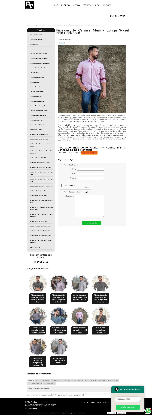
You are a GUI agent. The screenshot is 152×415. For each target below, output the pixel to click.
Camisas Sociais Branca (37, 91)
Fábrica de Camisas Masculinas (39, 139)
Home (55, 5)
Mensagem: (70, 196)
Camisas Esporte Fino (36, 39)
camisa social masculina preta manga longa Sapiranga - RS (37, 361)
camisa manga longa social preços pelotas (58, 360)
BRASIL (38, 380)
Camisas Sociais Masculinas (38, 115)
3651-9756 (120, 15)
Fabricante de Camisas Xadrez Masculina (41, 241)
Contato (107, 5)
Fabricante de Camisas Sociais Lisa (40, 231)
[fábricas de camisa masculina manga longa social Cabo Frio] (38, 283)
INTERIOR (80, 380)
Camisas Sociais (34, 82)
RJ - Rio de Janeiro (112, 380)
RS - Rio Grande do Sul (35, 383)
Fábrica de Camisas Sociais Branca (40, 162)
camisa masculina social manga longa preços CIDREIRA (80, 297)
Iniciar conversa (127, 407)
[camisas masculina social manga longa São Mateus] (59, 316)
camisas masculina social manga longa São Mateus (59, 330)
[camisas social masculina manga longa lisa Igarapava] (38, 316)
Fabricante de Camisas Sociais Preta (40, 235)
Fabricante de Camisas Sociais (38, 221)
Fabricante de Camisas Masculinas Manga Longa (41, 208)
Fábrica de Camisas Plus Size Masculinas (41, 152)
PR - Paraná (101, 380)
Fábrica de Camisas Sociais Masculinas (41, 186)
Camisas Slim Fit (34, 72)
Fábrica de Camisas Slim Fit (38, 158)
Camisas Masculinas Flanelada (38, 58)
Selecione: (31, 380)
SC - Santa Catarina (49, 383)
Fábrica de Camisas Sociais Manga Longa (41, 180)
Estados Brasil (56, 380)
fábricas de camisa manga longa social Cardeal (80, 330)
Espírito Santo (46, 380)
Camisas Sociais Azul (36, 87)
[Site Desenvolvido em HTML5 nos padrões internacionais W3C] (111, 413)
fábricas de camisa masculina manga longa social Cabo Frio (37, 298)
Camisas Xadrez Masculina (37, 125)
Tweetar (62, 43)
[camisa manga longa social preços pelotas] (59, 347)
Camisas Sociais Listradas (37, 101)
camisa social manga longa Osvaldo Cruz (100, 330)
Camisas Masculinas (35, 49)
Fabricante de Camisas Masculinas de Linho (41, 201)
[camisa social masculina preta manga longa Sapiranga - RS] (38, 347)
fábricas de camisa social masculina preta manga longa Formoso (101, 298)
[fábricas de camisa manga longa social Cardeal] (80, 316)
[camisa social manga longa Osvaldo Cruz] (101, 316)
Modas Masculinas (35, 247)
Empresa (65, 5)
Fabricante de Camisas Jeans (38, 195)
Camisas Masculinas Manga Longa (40, 63)
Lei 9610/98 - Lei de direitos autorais (74, 395)
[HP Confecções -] (37, 4)
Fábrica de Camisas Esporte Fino (39, 134)
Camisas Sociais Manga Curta (38, 106)
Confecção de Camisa (36, 129)
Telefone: (73, 178)
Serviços (87, 5)
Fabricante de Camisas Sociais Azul (40, 226)
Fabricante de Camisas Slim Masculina (41, 215)
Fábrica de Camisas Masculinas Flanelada (41, 145)
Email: (74, 174)
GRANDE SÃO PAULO (69, 380)
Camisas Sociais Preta (36, 120)
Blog (97, 5)
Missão (76, 5)
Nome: (74, 169)
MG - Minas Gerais (90, 380)
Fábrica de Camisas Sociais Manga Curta (41, 173)
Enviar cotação (91, 223)
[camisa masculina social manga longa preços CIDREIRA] (80, 283)
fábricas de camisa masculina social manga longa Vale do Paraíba (58, 298)
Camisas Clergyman (36, 34)
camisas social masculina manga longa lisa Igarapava (38, 330)
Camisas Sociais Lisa (35, 96)
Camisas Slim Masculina (37, 77)
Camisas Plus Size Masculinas (38, 68)
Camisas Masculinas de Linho (38, 53)
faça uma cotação (89, 153)
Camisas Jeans (34, 44)
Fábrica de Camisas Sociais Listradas (40, 167)
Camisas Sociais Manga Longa (39, 110)
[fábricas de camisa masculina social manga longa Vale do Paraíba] (59, 283)
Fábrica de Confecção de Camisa (39, 191)
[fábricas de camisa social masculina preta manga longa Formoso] (101, 283)
